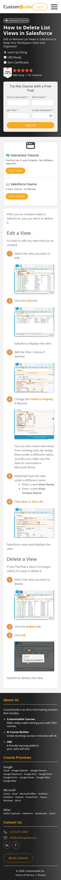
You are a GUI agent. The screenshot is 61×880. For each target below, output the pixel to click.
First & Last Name (18, 97)
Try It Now (15, 171)
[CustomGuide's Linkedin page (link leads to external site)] (7, 845)
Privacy (42, 875)
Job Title (12, 110)
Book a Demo (18, 858)
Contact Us (12, 822)
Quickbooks (41, 813)
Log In (40, 7)
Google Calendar (20, 770)
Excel (14, 793)
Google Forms (10, 777)
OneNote (8, 797)
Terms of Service (24, 875)
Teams (43, 797)
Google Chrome (38, 770)
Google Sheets (27, 777)
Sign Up (30, 125)
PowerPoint (32, 797)
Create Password (42, 110)
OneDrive (43, 793)
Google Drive (45, 774)
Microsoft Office (28, 793)
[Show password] (51, 115)
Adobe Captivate (11, 813)
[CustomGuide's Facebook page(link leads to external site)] (15, 845)
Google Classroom (12, 774)
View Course (17, 196)
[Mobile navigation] (54, 6)
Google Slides (43, 777)
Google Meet (9, 780)
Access (6, 793)
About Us (11, 700)
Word (18, 800)
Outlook (19, 797)
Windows (8, 800)
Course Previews (17, 757)
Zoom (52, 813)
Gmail (6, 770)
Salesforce (28, 813)
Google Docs (30, 774)
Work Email (39, 97)
